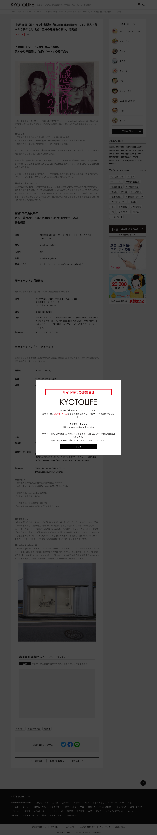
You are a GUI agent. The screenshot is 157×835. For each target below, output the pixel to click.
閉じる (78, 446)
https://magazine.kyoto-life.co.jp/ (78, 427)
